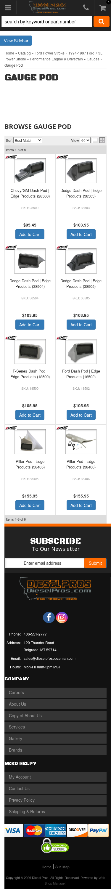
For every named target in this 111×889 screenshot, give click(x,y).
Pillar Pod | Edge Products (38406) (81, 463)
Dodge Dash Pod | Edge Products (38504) (30, 283)
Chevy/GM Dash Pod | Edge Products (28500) (30, 192)
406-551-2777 (35, 633)
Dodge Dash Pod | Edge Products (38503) (81, 192)
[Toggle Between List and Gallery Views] (98, 140)
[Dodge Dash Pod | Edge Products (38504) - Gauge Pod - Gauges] (30, 261)
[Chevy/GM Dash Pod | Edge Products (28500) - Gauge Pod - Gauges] (30, 170)
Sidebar (21, 41)
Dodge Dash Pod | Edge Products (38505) (81, 283)
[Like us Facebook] (49, 617)
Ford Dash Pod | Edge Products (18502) (81, 373)
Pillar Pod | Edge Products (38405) (30, 463)
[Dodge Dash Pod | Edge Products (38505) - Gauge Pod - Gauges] (81, 261)
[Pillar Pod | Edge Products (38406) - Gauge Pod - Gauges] (81, 441)
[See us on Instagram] (62, 617)
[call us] (86, 7)
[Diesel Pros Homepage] (47, 7)
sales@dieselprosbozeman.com (49, 658)
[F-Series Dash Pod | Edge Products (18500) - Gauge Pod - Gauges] (30, 351)
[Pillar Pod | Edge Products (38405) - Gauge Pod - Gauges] (30, 441)
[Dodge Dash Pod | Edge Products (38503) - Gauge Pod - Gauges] (81, 170)
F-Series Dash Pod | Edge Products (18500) (30, 373)
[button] (55, 21)
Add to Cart (30, 234)
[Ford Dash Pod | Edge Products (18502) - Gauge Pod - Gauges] (81, 351)
